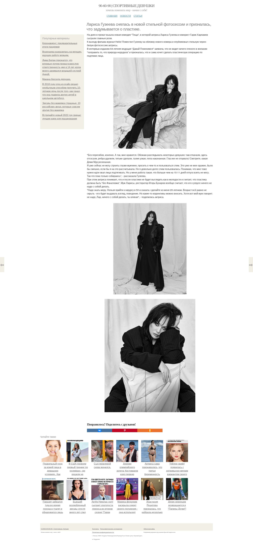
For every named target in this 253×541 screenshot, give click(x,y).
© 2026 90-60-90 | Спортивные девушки (55, 529)
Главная (112, 15)
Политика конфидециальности (103, 532)
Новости (125, 15)
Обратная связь (149, 529)
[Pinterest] (124, 430)
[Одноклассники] (150, 430)
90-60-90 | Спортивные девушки (126, 5)
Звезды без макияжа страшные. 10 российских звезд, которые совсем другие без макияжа (61, 106)
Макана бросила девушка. (56, 79)
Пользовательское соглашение (111, 529)
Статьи (138, 15)
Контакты (95, 529)
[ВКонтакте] (99, 430)
